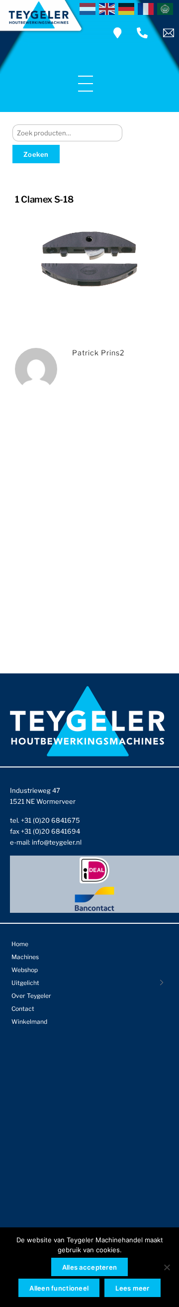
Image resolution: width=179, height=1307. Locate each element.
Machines (25, 957)
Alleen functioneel (59, 1288)
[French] (147, 8)
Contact (22, 1008)
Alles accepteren (89, 1267)
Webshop (24, 970)
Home (19, 944)
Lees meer (132, 1288)
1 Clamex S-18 (44, 199)
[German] (128, 8)
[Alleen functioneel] (167, 1267)
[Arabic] (167, 8)
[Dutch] (89, 8)
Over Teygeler (31, 995)
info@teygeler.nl (57, 842)
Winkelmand (29, 1021)
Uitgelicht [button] (25, 982)
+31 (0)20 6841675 (50, 820)
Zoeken (36, 154)
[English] (108, 8)
